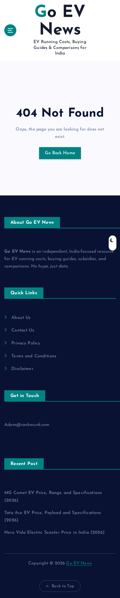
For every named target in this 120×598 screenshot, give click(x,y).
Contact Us (22, 330)
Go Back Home (60, 153)
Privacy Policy (25, 343)
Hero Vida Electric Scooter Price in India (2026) (54, 532)
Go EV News (78, 563)
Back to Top (63, 586)
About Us (20, 317)
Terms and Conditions (33, 356)
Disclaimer (22, 369)
